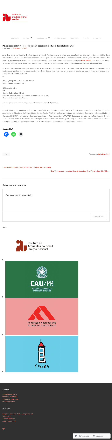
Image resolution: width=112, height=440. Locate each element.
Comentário (98, 216)
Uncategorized (104, 154)
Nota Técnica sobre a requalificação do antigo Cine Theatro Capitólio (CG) (79, 171)
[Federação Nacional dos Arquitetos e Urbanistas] (41, 334)
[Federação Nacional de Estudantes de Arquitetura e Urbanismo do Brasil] (41, 372)
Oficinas (97, 38)
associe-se (42, 38)
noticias (15, 38)
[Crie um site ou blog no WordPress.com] (3, 429)
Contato (75, 38)
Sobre (26, 38)
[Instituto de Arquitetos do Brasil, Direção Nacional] (34, 260)
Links (86, 38)
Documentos (60, 38)
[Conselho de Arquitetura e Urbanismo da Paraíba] (41, 297)
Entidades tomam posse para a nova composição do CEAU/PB (27, 167)
